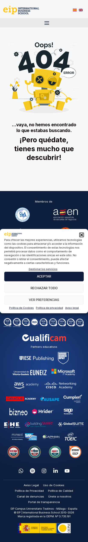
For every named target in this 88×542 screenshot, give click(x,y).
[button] (81, 235)
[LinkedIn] (55, 471)
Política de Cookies (21, 307)
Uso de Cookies (53, 485)
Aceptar (44, 276)
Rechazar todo (44, 288)
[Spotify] (32, 471)
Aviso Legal (31, 485)
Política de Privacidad (29, 490)
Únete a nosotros (59, 496)
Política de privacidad (49, 307)
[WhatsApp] (21, 471)
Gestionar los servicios (43, 269)
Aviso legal (72, 307)
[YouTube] (67, 471)
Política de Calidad (60, 490)
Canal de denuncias (30, 496)
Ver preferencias (44, 300)
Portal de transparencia (44, 502)
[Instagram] (44, 471)
